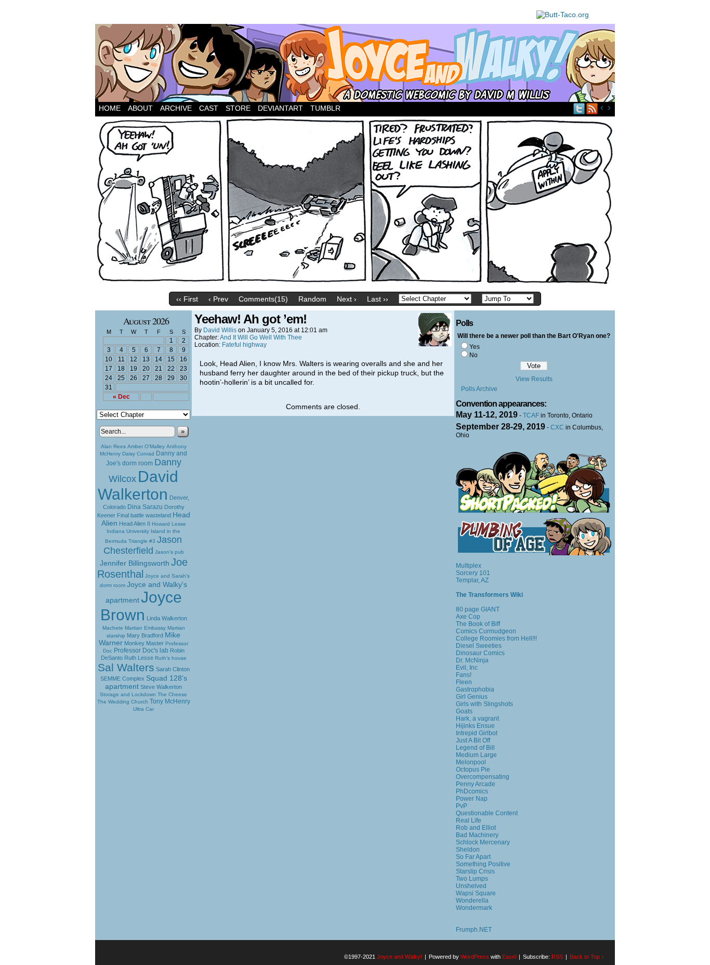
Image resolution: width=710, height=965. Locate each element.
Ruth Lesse (138, 658)
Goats (464, 711)
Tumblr (325, 108)
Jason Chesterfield (142, 545)
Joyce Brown (141, 606)
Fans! (463, 675)
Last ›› (377, 299)
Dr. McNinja (472, 660)
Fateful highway (244, 344)
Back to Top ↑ (587, 957)
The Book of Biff (478, 624)
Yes (474, 346)
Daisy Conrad (138, 454)
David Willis (219, 330)
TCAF (531, 415)
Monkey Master (144, 643)
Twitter (579, 108)
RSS (592, 108)
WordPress (475, 957)
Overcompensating (482, 776)
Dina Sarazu (145, 507)
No (473, 355)
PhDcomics (472, 791)
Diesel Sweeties (479, 645)
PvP (461, 806)
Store (238, 108)
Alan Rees (113, 446)
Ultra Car (143, 709)
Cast (208, 108)
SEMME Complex (122, 678)
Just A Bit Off (473, 740)
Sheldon (468, 849)
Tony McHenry (170, 701)
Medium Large (476, 755)
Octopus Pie (473, 769)
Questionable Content (487, 813)
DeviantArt (280, 108)
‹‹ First (187, 299)
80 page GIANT (477, 609)
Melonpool (471, 762)
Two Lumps (472, 878)
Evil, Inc (467, 667)
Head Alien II (134, 523)
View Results (534, 379)
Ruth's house (171, 658)
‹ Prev (218, 299)
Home (110, 108)
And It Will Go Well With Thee (261, 337)
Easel (509, 957)
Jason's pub (169, 552)
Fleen (464, 682)
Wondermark (474, 907)
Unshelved (471, 886)
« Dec (121, 396)
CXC (557, 427)
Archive (176, 108)
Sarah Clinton (173, 669)
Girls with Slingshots (484, 704)
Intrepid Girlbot (476, 733)
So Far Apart (473, 856)
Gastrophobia (475, 689)
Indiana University (128, 531)
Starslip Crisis (475, 871)
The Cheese (172, 694)
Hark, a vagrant (477, 718)
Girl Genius (472, 696)
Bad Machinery (477, 835)
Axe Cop (468, 616)
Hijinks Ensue (475, 725)
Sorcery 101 (473, 573)
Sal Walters (126, 667)
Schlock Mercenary (483, 842)
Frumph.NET (474, 929)
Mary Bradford (145, 635)
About (140, 108)
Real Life (468, 820)
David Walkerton (138, 485)
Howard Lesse (169, 524)
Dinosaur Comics (480, 653)
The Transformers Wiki (489, 594)
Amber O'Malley (146, 446)
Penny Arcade (475, 784)
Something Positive (483, 864)
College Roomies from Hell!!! (496, 638)
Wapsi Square (476, 893)
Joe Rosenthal (142, 568)
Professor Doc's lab (141, 650)
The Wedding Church (122, 702)
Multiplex (468, 565)
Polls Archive (479, 389)
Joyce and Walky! (356, 64)
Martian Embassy (145, 628)
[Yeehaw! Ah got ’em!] (355, 284)
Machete (112, 628)
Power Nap (472, 798)
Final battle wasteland (144, 515)
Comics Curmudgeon (486, 631)
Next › (347, 299)
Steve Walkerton (161, 687)
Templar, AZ (472, 580)
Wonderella (472, 900)
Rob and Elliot (476, 827)
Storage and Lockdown (128, 694)
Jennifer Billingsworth (134, 563)
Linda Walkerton (167, 618)
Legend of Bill (475, 747)
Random (312, 299)
